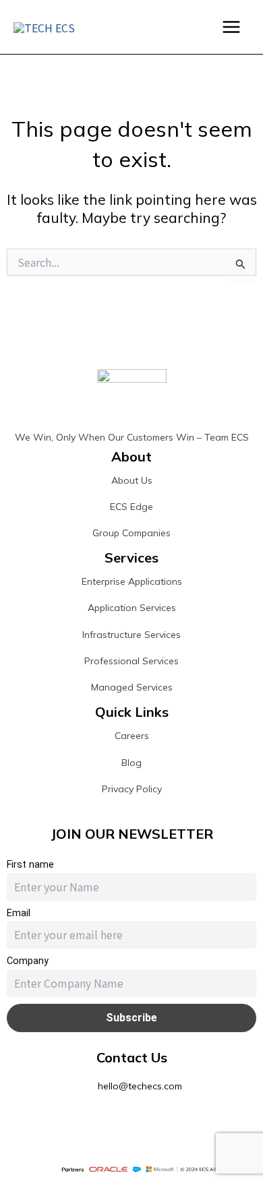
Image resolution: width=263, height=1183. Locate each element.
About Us (131, 480)
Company (28, 961)
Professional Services (131, 661)
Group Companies (131, 533)
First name (30, 864)
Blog (131, 763)
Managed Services (132, 687)
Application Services (132, 608)
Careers (132, 736)
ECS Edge (131, 507)
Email (18, 913)
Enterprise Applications (132, 581)
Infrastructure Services (131, 635)
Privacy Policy (132, 789)
